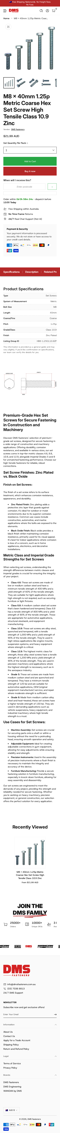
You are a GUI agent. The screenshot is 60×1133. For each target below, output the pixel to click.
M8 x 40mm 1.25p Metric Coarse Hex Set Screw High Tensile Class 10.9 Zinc (30, 874)
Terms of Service (12, 1063)
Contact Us (9, 1036)
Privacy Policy (10, 1067)
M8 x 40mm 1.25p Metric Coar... (31, 18)
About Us (8, 1031)
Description (31, 272)
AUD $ (12, 1110)
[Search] (41, 11)
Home (6, 18)
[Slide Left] (5, 3)
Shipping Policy (11, 1044)
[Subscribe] (54, 1014)
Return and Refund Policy (16, 1048)
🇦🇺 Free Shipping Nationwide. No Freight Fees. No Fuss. (30, 3)
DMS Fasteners (17, 129)
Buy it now (30, 171)
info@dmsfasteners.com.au (21, 984)
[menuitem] (30, 1032)
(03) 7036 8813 (16, 988)
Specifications (11, 272)
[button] (41, 11)
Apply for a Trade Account (16, 1040)
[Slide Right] (54, 3)
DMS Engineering (12, 1086)
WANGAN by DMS (12, 1090)
